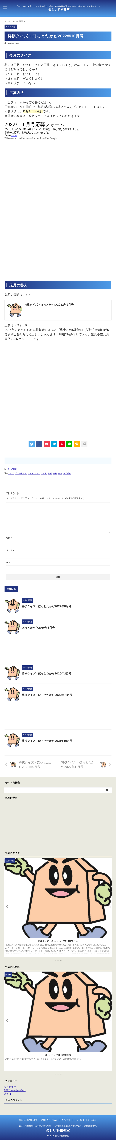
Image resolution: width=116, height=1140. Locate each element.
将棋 (50, 473)
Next (109, 906)
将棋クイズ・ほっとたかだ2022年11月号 (47, 694)
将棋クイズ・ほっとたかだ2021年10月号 (47, 740)
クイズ (11, 473)
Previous (6, 906)
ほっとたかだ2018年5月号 (58, 1055)
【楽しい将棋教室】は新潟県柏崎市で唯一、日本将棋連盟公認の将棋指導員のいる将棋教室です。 (58, 1126)
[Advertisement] (30, 368)
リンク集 (78, 1120)
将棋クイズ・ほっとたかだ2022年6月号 (46, 606)
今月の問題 (12, 469)
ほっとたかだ (34, 473)
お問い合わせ (91, 1120)
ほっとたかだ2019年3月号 (38, 627)
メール (10, 550)
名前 (9, 537)
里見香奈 (67, 473)
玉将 (55, 473)
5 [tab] (61, 960)
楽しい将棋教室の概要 (28, 1120)
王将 (60, 473)
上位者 (44, 473)
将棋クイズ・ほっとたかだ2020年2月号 (46, 673)
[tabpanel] (58, 907)
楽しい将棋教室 (59, 9)
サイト (9, 562)
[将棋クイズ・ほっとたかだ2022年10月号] (54, 444)
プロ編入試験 (21, 473)
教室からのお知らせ (49, 1120)
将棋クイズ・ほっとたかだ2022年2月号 (58, 941)
